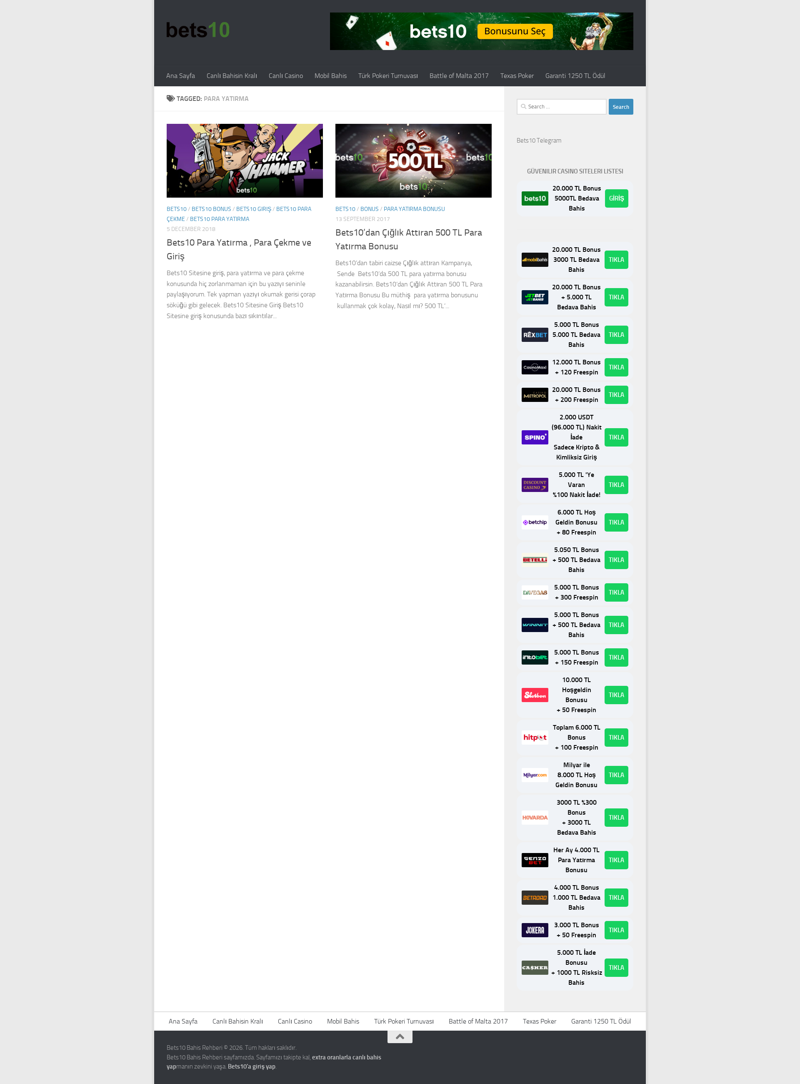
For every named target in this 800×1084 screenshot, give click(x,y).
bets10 (177, 209)
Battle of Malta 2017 (459, 76)
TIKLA (616, 259)
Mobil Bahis (331, 76)
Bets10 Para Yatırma (219, 219)
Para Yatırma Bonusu (414, 209)
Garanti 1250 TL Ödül (575, 76)
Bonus (369, 209)
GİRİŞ (616, 198)
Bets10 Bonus (211, 209)
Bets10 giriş (253, 209)
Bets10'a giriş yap (251, 1066)
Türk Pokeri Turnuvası (388, 76)
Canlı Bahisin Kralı (232, 76)
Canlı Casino (286, 76)
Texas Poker (517, 76)
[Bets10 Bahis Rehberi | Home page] (198, 29)
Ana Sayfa (180, 76)
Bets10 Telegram (539, 140)
